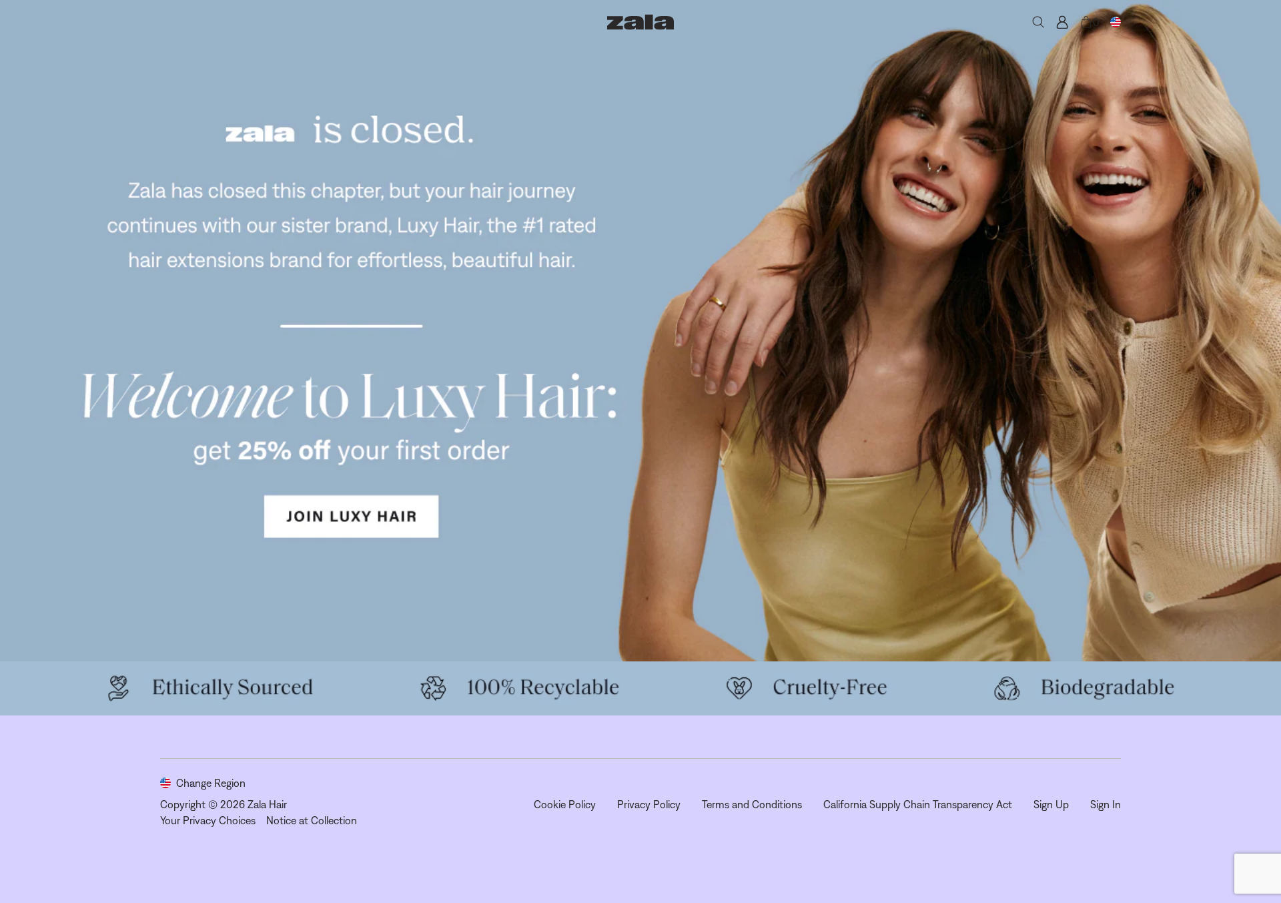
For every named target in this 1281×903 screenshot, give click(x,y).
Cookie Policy (565, 804)
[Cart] (1086, 22)
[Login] (1062, 22)
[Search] (1038, 22)
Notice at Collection (311, 820)
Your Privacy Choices (208, 820)
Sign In (1105, 804)
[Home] (640, 22)
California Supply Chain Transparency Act (917, 804)
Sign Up (1051, 804)
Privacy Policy (649, 804)
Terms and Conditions (752, 804)
